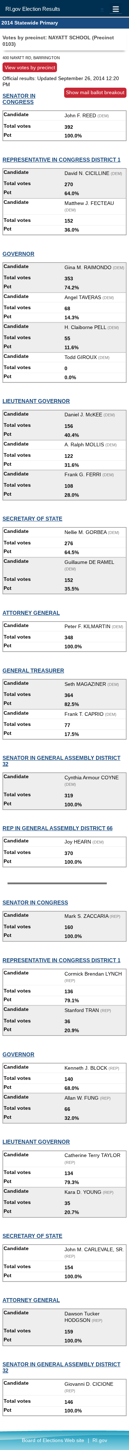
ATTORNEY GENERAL (31, 613)
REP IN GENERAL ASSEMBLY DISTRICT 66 (58, 828)
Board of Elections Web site (53, 1440)
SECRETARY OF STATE (32, 519)
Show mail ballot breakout (95, 92)
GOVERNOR (18, 254)
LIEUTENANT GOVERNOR (36, 401)
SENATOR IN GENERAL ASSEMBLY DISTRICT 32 (61, 761)
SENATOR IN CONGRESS (19, 99)
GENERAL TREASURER (33, 670)
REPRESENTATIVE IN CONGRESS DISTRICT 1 (61, 160)
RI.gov (99, 1440)
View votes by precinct (30, 67)
